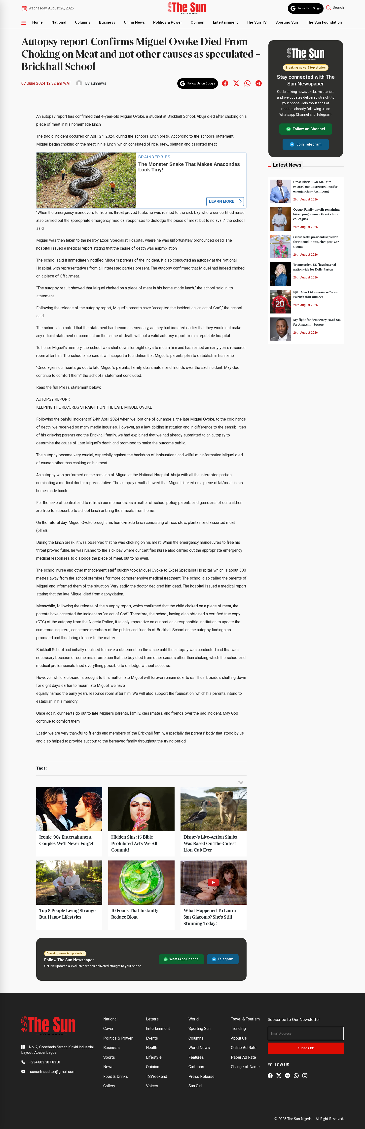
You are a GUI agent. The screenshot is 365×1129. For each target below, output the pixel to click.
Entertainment (225, 22)
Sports (109, 1057)
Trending (238, 1028)
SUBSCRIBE (306, 1048)
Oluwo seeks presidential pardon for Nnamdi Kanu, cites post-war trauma (316, 241)
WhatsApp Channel (184, 959)
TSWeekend (156, 1076)
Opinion (197, 22)
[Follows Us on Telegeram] (259, 83)
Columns (82, 22)
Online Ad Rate (243, 1047)
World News (199, 1047)
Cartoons (196, 1066)
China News (134, 22)
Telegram (225, 959)
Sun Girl (195, 1086)
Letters (152, 1019)
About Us (239, 1038)
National (58, 22)
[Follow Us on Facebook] (270, 1076)
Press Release (201, 1076)
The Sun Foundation (324, 22)
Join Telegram (309, 144)
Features (196, 1057)
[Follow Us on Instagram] (304, 1076)
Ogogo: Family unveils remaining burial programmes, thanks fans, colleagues (316, 214)
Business (107, 22)
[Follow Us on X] (278, 1076)
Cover (108, 1028)
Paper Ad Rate (243, 1057)
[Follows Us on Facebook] (225, 83)
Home (37, 22)
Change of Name (245, 1066)
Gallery (109, 1086)
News (108, 1066)
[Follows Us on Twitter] (236, 83)
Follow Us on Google (309, 8)
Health (151, 1047)
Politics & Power (167, 22)
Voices (152, 1086)
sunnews (98, 83)
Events (152, 1038)
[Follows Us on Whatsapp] (247, 83)
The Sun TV (257, 22)
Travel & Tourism (245, 1019)
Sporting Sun (286, 22)
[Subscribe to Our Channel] (287, 1076)
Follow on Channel (309, 129)
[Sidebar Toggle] (23, 22)
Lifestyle (154, 1057)
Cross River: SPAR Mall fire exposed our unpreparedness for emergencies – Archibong (315, 186)
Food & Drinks (115, 1076)
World (193, 1019)
